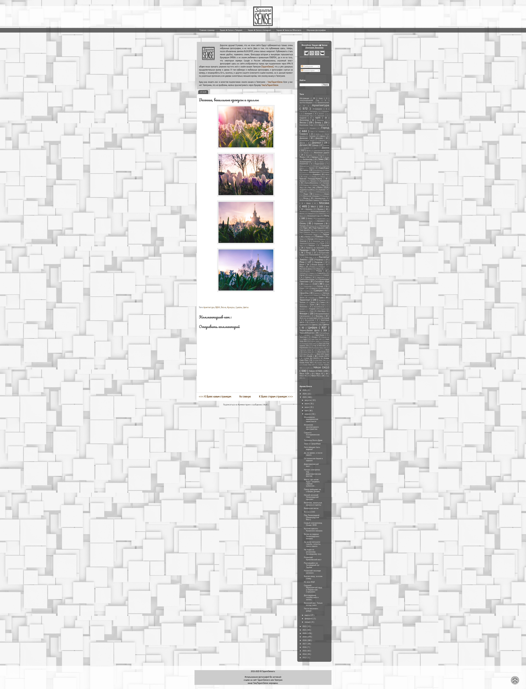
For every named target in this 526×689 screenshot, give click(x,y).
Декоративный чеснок (307, 140)
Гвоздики (313, 128)
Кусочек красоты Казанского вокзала (313, 530)
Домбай (307, 148)
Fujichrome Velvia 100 (319, 348)
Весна (223, 307)
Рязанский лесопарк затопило (312, 572)
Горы (313, 131)
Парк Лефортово (320, 230)
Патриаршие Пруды (311, 234)
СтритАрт (325, 288)
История (316, 166)
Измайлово (304, 164)
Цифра (313, 327)
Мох (327, 207)
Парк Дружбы (305, 230)
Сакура (311, 273)
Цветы (245, 307)
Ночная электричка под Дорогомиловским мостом (312, 473)
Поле (322, 243)
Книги (327, 170)
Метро (306, 198)
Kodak (310, 356)
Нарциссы (311, 213)
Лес (310, 188)
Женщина (309, 155)
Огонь (310, 218)
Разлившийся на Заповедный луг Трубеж (311, 565)
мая (306, 411)
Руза (319, 269)
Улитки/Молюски (319, 306)
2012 (304, 658)
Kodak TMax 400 (309, 365)
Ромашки (322, 267)
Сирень (308, 277)
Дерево (303, 143)
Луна (302, 192)
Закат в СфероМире (312, 444)
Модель (326, 200)
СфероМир (304, 293)
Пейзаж (326, 234)
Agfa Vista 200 (316, 339)
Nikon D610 (321, 367)
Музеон (321, 209)
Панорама (313, 226)
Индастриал (320, 164)
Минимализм (320, 198)
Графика (322, 131)
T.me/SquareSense (275, 82)
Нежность (322, 213)
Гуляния (312, 136)
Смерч (307, 284)
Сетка (318, 275)
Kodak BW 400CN (312, 358)
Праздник (325, 245)
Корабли (317, 174)
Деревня (322, 140)
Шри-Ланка (320, 335)
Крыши (314, 181)
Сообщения (308, 66)
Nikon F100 (305, 374)
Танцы (316, 295)
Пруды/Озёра (323, 250)
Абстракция (305, 98)
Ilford (327, 350)
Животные (322, 155)
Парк (305, 228)
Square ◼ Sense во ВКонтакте (288, 30)
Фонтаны (320, 316)
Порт (302, 245)
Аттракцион (318, 109)
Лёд (301, 187)
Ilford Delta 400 (323, 352)
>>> (276, 396)
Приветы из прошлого (315, 248)
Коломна (326, 172)
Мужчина (309, 209)
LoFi (308, 368)
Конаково (306, 174)
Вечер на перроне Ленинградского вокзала (311, 536)
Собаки (326, 284)
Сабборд (303, 273)
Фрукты (313, 322)
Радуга (327, 255)
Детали (304, 145)
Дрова (309, 150)
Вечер (318, 122)
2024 (304, 394)
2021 (304, 630)
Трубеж (303, 302)
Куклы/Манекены (312, 183)
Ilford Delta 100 (309, 352)
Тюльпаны (304, 306)
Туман (323, 302)
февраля (309, 619)
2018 (304, 640)
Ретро (302, 265)
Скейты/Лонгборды (307, 279)
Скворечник (321, 277)
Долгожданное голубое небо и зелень (311, 597)
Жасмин (307, 153)
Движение (304, 138)
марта (307, 615)
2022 (304, 626)
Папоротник (324, 226)
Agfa (305, 339)
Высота (302, 128)
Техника (312, 297)
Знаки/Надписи (306, 162)
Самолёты (321, 273)
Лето (320, 187)
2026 (304, 390)
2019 (304, 637)
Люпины (317, 194)
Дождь (316, 145)
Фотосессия (310, 320)
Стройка (307, 291)
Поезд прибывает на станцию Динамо (312, 490)
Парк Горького (319, 228)
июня (307, 407)
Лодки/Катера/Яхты (307, 190)
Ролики (313, 267)
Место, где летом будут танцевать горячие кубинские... (312, 483)
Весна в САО (309, 512)
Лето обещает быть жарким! (312, 448)
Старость (314, 288)
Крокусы (231, 307)
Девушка (319, 138)
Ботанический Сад (307, 115)
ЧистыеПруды (324, 333)
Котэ (327, 174)
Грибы (318, 134)
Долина (326, 145)
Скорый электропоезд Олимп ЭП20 (313, 524)
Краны (323, 176)
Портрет (312, 245)
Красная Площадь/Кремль (312, 179)
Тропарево (322, 300)
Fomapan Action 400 (309, 343)
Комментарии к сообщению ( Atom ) (253, 405)
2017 (304, 644)
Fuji (320, 343)
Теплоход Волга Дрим (313, 440)
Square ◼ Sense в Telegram (231, 30)
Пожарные (322, 239)
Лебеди (315, 185)
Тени (324, 295)
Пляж (302, 239)
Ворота (322, 125)
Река (303, 262)
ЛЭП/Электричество (322, 192)
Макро (326, 194)
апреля (308, 414)
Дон (316, 148)
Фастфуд (322, 311)
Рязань (320, 271)
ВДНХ (217, 307)
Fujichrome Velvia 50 (307, 350)
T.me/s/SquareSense (269, 85)
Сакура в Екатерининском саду (312, 435)
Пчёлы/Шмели (315, 255)
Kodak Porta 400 (306, 362)
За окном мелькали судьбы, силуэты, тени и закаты (312, 544)
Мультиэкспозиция (318, 211)
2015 (304, 651)
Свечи (302, 275)
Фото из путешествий (309, 318)
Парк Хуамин (324, 232)
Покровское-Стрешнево (308, 243)
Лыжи (310, 192)
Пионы (308, 237)
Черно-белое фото (310, 330)
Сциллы (239, 307)
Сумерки (319, 290)
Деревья (317, 142)
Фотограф (325, 318)
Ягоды (315, 337)
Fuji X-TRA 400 (319, 345)
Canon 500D (315, 341)
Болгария (309, 113)
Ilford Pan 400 (308, 354)
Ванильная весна (311, 508)
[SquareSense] (267, 67)
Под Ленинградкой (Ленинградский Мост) (311, 517)
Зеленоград (308, 159)
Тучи (312, 305)
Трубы (313, 302)
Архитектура (208, 307)
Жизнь (303, 157)
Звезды (326, 157)
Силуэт (326, 275)
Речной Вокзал (317, 264)
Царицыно (304, 325)
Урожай (302, 309)
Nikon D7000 (316, 371)
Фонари (304, 313)
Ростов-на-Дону (306, 269)
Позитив (303, 241)
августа (308, 400)
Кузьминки (324, 181)
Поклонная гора (319, 241)
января (308, 622)
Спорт (302, 288)
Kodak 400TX (324, 356)
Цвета (315, 325)
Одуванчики (321, 218)
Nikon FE (303, 376)
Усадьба (312, 309)
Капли (312, 168)
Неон (302, 216)
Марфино (326, 196)
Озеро (302, 221)
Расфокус (320, 260)
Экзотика (304, 337)
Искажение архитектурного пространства (311, 427)
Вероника (321, 120)
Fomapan (326, 341)
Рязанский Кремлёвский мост (312, 558)
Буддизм (304, 118)
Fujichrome (304, 348)
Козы (304, 172)
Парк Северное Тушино (308, 232)
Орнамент (321, 221)
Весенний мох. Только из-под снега (313, 604)
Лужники (322, 190)
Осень (303, 223)
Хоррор (323, 322)
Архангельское (323, 102)
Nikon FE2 (316, 376)
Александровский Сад (311, 100)
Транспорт (305, 300)
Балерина (325, 111)
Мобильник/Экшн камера (310, 200)
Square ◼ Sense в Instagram (259, 30)
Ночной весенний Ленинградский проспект (311, 497)
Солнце (320, 286)
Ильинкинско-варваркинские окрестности (311, 419)
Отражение (319, 224)
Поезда (311, 239)
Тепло (302, 297)
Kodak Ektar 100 (320, 360)
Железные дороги (321, 153)
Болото (322, 113)
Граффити (304, 134)
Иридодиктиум (305, 166)
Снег (315, 284)
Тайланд (326, 293)
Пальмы (303, 226)
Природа (305, 250)
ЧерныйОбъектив (307, 333)
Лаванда (306, 185)
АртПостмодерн (306, 102)
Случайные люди (322, 282)
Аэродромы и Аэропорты (309, 111)
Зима (321, 159)
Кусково (326, 183)
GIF (319, 350)
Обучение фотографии (316, 30)
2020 (304, 633)
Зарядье (315, 157)
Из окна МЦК (309, 582)
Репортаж (319, 262)
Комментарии (309, 71)
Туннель (303, 304)
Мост (314, 206)
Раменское (309, 257)
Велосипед (305, 120)
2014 (304, 654)
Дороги (325, 148)
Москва (324, 202)
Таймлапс (306, 295)
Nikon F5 (320, 374)
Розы (302, 267)
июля (307, 404)
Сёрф (310, 275)
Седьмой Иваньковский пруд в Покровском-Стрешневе (313, 588)
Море (309, 203)
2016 (304, 647)
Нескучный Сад (313, 216)
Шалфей (307, 335)
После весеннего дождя (311, 610)
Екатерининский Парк (322, 150)
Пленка (319, 236)
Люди (306, 194)
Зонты (322, 162)
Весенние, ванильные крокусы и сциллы (313, 504)
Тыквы (323, 304)
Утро (312, 311)
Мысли (302, 213)
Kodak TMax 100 (323, 362)
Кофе (306, 176)
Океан (310, 221)
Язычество (325, 337)
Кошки (314, 176)
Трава (321, 298)
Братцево (321, 115)
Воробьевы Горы (307, 125)
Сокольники (308, 286)
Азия (321, 98)
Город (325, 127)
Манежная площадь (311, 196)
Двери (323, 136)
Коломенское (314, 172)
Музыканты (303, 211)
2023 (304, 397)
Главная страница (207, 30)
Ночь (326, 216)
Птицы (309, 253)
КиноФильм (318, 170)
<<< (215, 396)
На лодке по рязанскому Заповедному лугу (312, 552)
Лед (323, 185)
